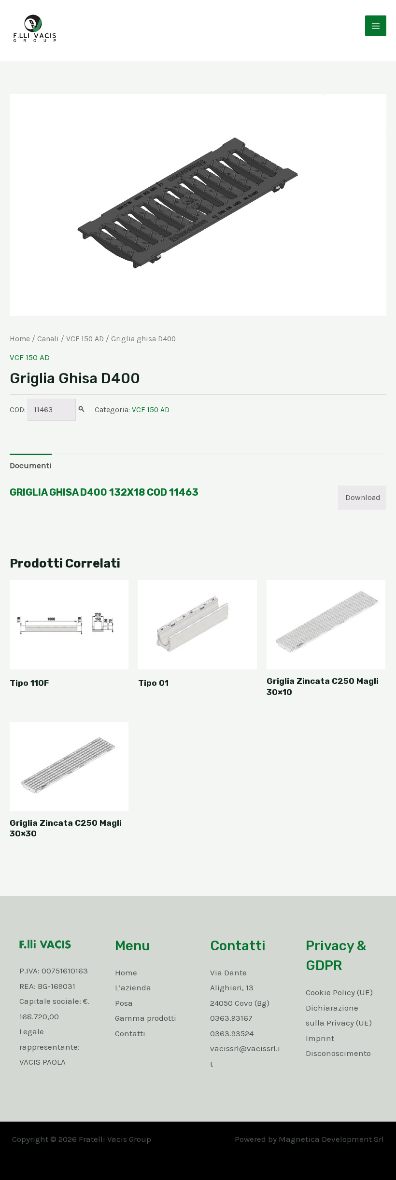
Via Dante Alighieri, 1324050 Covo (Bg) (239, 988)
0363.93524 (232, 1033)
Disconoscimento (338, 1053)
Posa (124, 1003)
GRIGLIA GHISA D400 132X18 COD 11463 (104, 492)
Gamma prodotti (145, 1018)
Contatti (130, 1033)
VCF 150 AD (85, 338)
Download (363, 497)
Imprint (320, 1038)
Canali (48, 338)
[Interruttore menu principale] (375, 26)
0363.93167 (231, 1018)
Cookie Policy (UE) (339, 992)
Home (20, 338)
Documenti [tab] (31, 465)
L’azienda (133, 987)
